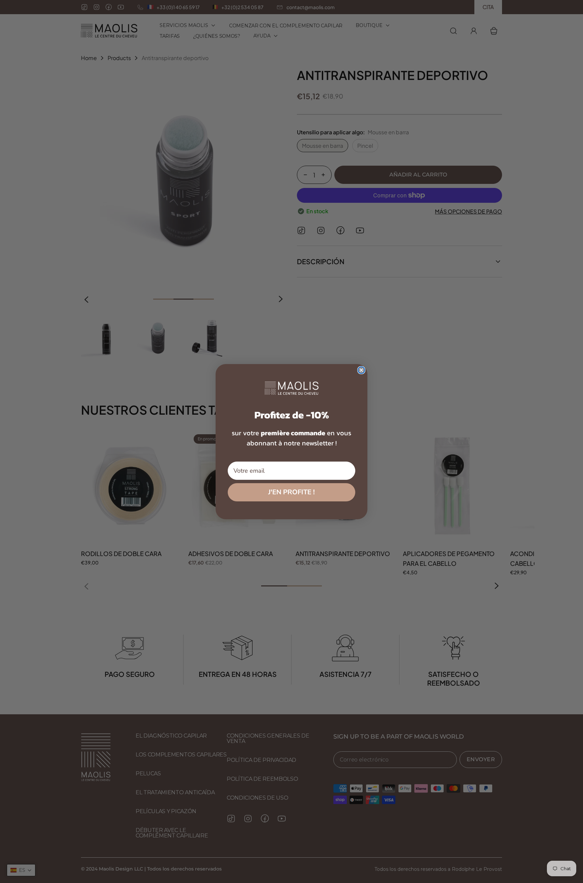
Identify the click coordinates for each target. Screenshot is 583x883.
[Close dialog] (361, 370)
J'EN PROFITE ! (291, 492)
